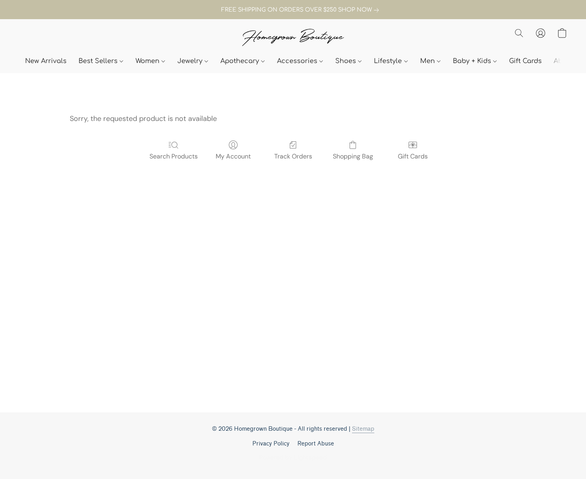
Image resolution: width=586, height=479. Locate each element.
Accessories (298, 61)
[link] (293, 10)
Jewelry (191, 61)
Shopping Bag (353, 156)
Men (428, 61)
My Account (233, 156)
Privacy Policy (270, 443)
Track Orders (293, 156)
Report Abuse (315, 443)
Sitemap (363, 429)
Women (148, 61)
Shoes (346, 61)
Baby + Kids (473, 61)
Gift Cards (525, 61)
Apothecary (240, 61)
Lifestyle (389, 61)
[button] (293, 38)
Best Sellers (99, 61)
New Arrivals (46, 61)
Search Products (173, 156)
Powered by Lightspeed (293, 458)
